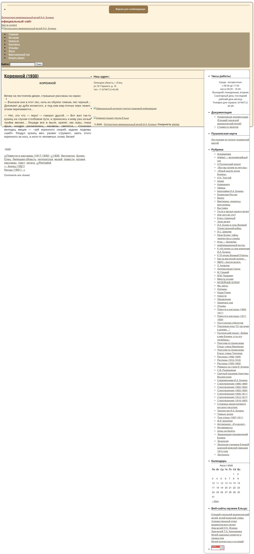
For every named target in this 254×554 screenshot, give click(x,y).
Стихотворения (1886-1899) (232, 383)
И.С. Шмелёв (224, 231)
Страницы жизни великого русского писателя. (231, 405)
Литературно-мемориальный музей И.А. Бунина (27, 17)
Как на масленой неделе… (231, 258)
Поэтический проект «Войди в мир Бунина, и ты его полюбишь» (232, 336)
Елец (7, 159)
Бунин (80, 155)
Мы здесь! (222, 285)
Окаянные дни (225, 302)
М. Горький (223, 272)
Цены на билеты (226, 431)
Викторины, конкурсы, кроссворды (229, 203)
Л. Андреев (223, 265)
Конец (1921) (14, 166)
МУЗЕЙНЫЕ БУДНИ (228, 282)
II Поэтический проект (229, 164)
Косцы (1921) (14, 170)
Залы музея (223, 221)
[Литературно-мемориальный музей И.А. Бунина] (28, 28)
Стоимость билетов (227, 127)
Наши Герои (224, 292)
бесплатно (68, 155)
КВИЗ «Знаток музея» (229, 262)
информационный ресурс (231, 245)
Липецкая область (24, 159)
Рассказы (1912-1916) (229, 360)
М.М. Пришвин (225, 275)
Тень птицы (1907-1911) (230, 417)
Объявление (224, 299)
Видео (220, 198)
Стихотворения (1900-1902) (232, 387)
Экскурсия (223, 441)
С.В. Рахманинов (226, 370)
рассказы (10, 162)
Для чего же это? (226, 214)
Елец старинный (226, 218)
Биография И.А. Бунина (230, 191)
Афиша (221, 187)
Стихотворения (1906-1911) (232, 393)
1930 (56, 155)
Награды (222, 289)
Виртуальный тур (19, 54)
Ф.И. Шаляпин (225, 420)
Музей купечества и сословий (227, 541)
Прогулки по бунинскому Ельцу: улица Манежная (230, 344)
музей (58, 159)
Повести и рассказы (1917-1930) (28, 155)
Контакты (14, 44)
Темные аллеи (225, 414)
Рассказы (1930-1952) (229, 363)
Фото (12, 51)
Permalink (45, 162)
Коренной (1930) (21, 76)
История (14, 37)
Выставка (222, 208)
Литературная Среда (228, 268)
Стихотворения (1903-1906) (232, 390)
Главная (13, 34)
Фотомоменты (225, 427)
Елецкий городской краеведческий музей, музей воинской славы (230, 516)
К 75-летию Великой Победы (232, 255)
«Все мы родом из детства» (232, 167)
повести (69, 159)
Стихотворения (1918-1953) (232, 400)
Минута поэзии (225, 279)
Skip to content (9, 25)
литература (45, 159)
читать (30, 162)
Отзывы (13, 47)
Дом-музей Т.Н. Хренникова (226, 531)
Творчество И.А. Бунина (230, 410)
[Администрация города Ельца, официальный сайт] (111, 118)
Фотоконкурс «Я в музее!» (231, 424)
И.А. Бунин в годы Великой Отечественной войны (232, 226)
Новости (14, 41)
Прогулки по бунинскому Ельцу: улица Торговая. (230, 351)
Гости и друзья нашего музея (233, 211)
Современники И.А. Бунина (232, 380)
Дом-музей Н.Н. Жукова (224, 528)
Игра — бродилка (226, 241)
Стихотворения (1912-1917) (232, 397)
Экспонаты (223, 454)
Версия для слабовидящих (130, 9)
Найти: (5, 64)
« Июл (215, 501)
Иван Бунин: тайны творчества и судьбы (228, 236)
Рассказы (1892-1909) (229, 356)
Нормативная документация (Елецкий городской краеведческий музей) (232, 120)
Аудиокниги (223, 184)
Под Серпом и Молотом (230, 323)
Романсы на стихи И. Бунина (233, 366)
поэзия (80, 159)
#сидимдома (224, 154)
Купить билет (17, 57)
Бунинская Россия (227, 194)
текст (21, 162)
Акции (220, 181)
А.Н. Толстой (224, 177)
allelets (175, 124)
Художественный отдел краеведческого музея (224, 522)
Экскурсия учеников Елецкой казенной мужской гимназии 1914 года (233, 448)
